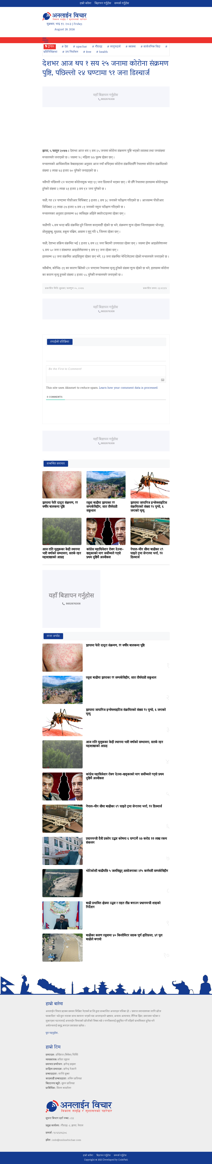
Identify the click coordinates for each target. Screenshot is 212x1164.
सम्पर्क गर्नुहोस (121, 3)
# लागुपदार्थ (114, 47)
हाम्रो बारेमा (85, 3)
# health (102, 52)
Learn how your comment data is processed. (128, 388)
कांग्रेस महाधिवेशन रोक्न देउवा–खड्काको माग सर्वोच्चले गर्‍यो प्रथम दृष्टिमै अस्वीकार (105, 553)
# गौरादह (97, 47)
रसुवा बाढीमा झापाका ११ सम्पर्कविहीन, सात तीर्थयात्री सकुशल (101, 507)
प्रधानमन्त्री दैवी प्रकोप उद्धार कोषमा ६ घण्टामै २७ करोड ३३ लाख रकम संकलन (126, 841)
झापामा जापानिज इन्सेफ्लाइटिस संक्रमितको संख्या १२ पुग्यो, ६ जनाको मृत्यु (149, 507)
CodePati (123, 1160)
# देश (65, 47)
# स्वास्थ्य (131, 47)
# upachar (80, 47)
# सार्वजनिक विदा (150, 47)
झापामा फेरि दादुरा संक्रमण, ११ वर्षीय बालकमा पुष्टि (60, 505)
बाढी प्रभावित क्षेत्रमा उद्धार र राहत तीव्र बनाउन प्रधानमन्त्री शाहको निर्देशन (123, 905)
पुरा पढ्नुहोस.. (52, 1033)
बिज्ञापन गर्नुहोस (103, 3)
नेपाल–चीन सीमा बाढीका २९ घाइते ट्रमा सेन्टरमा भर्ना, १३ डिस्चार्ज (147, 553)
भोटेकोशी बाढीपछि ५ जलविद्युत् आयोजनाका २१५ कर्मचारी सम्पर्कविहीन (127, 871)
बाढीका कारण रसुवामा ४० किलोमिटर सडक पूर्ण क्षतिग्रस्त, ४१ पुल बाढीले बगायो (124, 937)
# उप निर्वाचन (70, 52)
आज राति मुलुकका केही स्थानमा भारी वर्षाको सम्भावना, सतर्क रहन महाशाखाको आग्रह (61, 553)
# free (87, 52)
